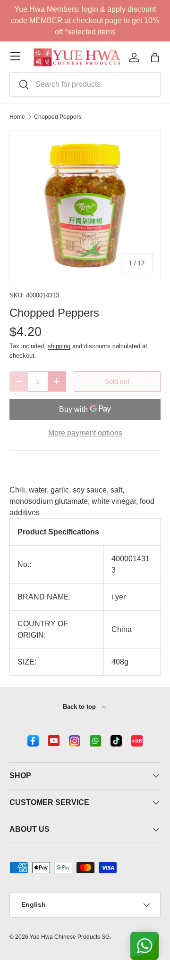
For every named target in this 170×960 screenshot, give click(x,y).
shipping (59, 346)
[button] (154, 57)
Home (17, 117)
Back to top (80, 706)
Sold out (117, 381)
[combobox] (85, 84)
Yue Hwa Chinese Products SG (70, 937)
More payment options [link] (85, 433)
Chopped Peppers (57, 117)
